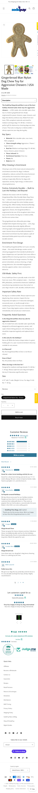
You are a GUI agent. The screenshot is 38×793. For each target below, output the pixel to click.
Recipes (6, 683)
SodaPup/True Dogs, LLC (15, 783)
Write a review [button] (19, 455)
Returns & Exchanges (10, 691)
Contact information (20, 788)
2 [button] (18, 582)
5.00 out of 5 (24, 435)
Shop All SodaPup (9, 721)
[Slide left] (2, 70)
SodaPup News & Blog (10, 717)
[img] (5, 467)
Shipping (3, 95)
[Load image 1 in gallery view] (9, 69)
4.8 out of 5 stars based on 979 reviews (19, 636)
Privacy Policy (8, 708)
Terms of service (21, 786)
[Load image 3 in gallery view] (28, 69)
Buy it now (19, 417)
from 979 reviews (18, 598)
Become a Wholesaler (10, 670)
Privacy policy (30, 786)
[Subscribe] (32, 744)
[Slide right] (36, 70)
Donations (7, 696)
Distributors (7, 700)
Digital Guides (8, 725)
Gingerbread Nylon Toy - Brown (13, 397)
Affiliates (6, 666)
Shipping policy (10, 788)
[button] (4, 8)
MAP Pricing (7, 704)
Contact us (7, 675)
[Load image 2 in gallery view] (19, 69)
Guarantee (7, 679)
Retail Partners (8, 687)
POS (22, 783)
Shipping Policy (8, 712)
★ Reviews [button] (36, 398)
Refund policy (12, 786)
